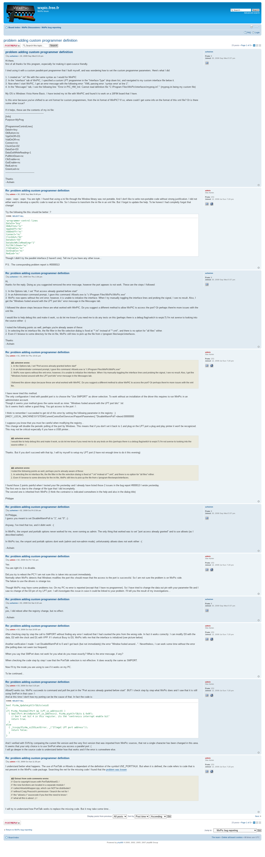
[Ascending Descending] (161, 816)
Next (257, 816)
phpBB (120, 842)
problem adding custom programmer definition (40, 40)
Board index (14, 27)
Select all (18, 216)
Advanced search (252, 13)
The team (216, 837)
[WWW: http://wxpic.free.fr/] (211, 204)
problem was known (116, 769)
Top (259, 185)
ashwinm (14, 56)
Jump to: (208, 830)
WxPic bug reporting (51, 27)
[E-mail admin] (207, 204)
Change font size (257, 26)
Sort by (131, 816)
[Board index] (21, 13)
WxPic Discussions (31, 27)
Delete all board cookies (232, 837)
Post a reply (9, 44)
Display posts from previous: (100, 816)
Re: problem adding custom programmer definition (37, 190)
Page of (246, 45)
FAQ (249, 32)
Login (257, 32)
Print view (251, 26)
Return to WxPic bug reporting (19, 830)
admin (12, 194)
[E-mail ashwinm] (207, 63)
